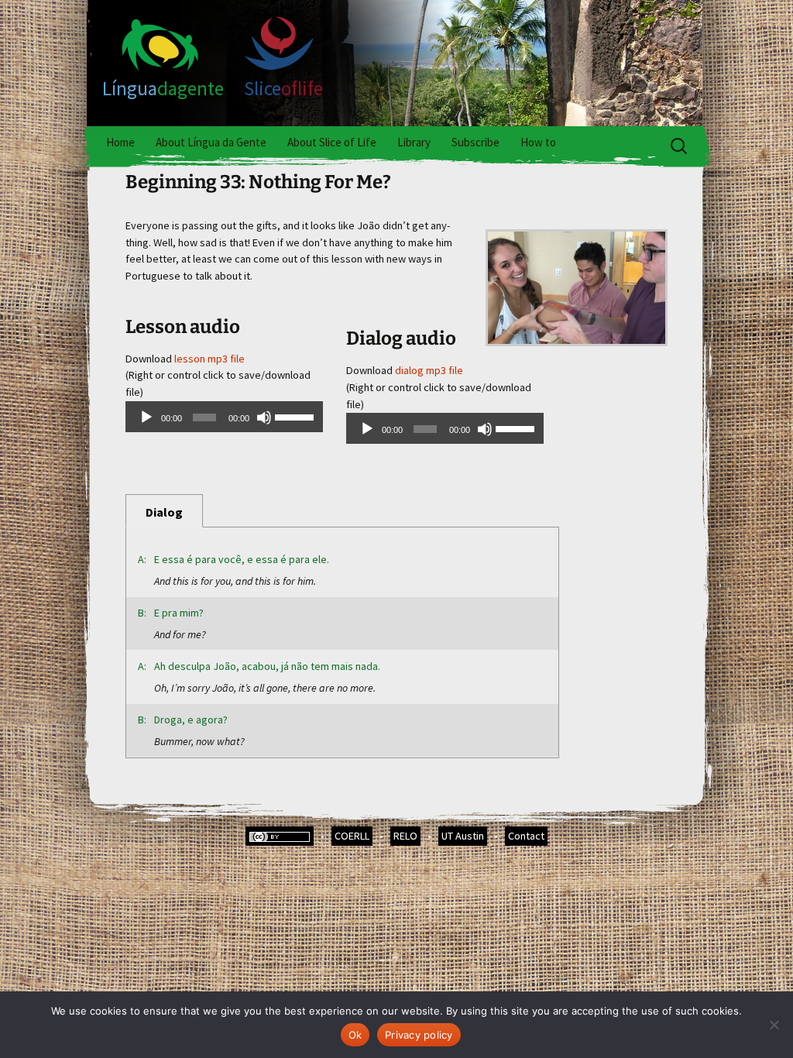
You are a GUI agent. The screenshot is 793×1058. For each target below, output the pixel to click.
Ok (355, 1035)
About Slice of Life (331, 142)
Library (414, 142)
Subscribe (475, 142)
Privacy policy (419, 1035)
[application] (224, 416)
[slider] (294, 416)
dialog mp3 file (429, 370)
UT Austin (462, 836)
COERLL (352, 836)
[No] (773, 1024)
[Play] (146, 417)
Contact (526, 836)
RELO (405, 836)
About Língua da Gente (211, 142)
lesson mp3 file (209, 359)
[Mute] (264, 417)
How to (538, 142)
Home (120, 142)
